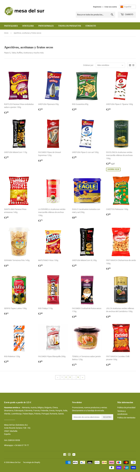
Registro (107, 417)
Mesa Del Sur (15, 462)
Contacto (90, 26)
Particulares (11, 26)
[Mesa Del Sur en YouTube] (73, 455)
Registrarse (97, 7)
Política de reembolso (126, 418)
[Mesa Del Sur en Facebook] (64, 455)
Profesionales (46, 26)
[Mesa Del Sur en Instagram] (69, 455)
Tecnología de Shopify (31, 462)
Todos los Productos (69, 26)
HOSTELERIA (28, 26)
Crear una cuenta (110, 7)
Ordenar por (88, 65)
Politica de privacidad (126, 407)
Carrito (129, 14)
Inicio (6, 33)
